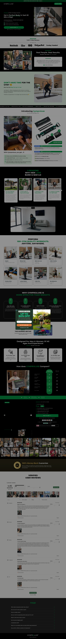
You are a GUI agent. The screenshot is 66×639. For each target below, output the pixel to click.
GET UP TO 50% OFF (24, 325)
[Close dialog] (16, 310)
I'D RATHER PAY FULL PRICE (24, 327)
